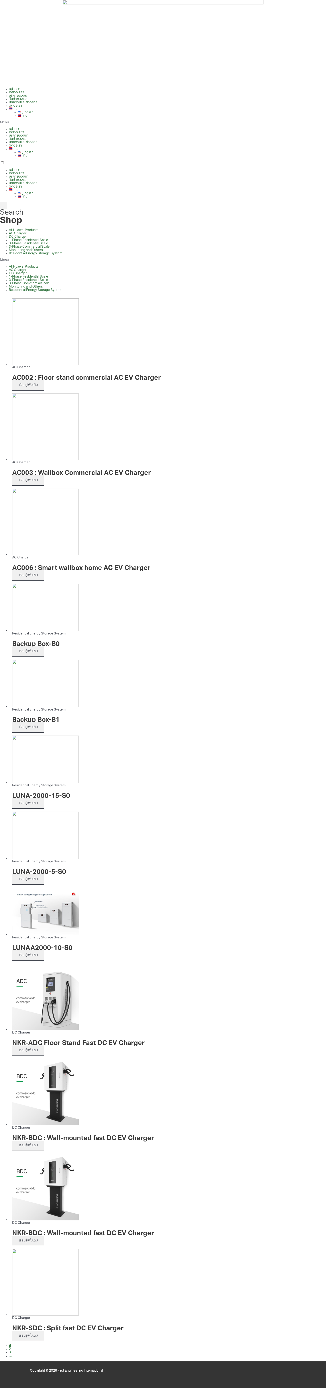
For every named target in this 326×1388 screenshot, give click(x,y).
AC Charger (17, 233)
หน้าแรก (14, 89)
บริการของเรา (19, 96)
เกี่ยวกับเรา (16, 92)
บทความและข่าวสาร (23, 102)
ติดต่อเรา (15, 106)
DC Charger (18, 237)
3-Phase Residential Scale (28, 243)
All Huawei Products (23, 230)
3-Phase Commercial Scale (29, 247)
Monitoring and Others (26, 250)
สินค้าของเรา (18, 99)
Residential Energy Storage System (35, 253)
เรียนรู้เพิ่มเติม (28, 385)
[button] (163, 122)
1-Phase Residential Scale (28, 240)
